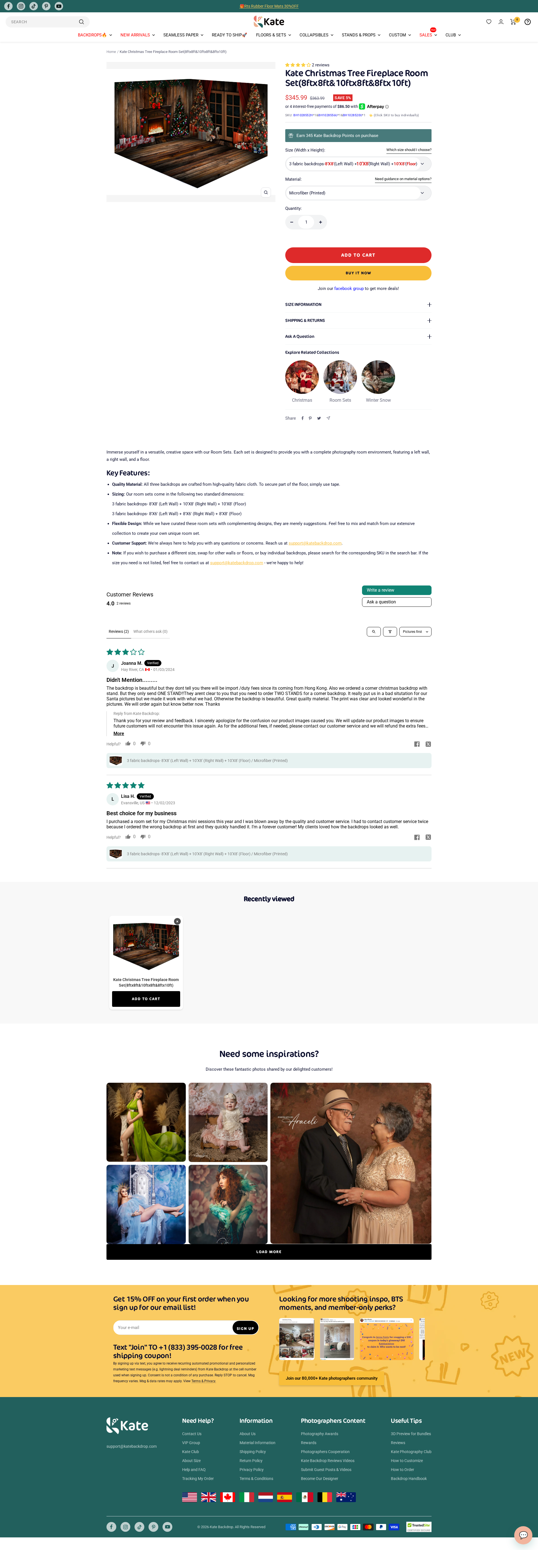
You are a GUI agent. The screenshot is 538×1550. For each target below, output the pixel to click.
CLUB (451, 35)
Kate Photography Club (411, 1451)
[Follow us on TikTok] (33, 6)
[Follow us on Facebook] (8, 6)
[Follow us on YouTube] (59, 6)
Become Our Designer (319, 1478)
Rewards (308, 1442)
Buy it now (358, 273)
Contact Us (191, 1434)
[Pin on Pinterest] (310, 418)
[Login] (501, 21)
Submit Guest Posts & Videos (326, 1469)
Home (111, 52)
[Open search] (374, 631)
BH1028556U (328, 115)
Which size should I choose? (409, 150)
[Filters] (390, 631)
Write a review (380, 590)
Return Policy (251, 1460)
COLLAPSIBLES (314, 35)
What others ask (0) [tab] (150, 631)
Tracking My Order (198, 1478)
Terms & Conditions (256, 1478)
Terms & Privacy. (203, 1381)
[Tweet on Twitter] (319, 418)
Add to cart (146, 998)
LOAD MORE (269, 1251)
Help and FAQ (194, 1469)
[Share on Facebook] (303, 418)
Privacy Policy (252, 1469)
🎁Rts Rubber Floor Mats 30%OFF (269, 6)
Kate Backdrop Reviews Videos (327, 1460)
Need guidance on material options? (403, 179)
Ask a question (381, 602)
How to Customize (407, 1460)
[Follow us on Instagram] (21, 6)
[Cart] (513, 22)
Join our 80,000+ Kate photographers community (331, 1378)
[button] (298, 65)
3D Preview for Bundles (411, 1434)
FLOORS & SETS (271, 35)
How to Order (402, 1469)
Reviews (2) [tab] (119, 631)
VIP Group (191, 1442)
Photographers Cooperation (325, 1451)
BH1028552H (303, 115)
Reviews (398, 1442)
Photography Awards (319, 1434)
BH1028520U (352, 115)
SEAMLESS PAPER (180, 35)
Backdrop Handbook (409, 1478)
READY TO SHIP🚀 (229, 35)
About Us (248, 1434)
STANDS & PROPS (358, 35)
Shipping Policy (253, 1451)
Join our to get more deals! (358, 288)
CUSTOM (397, 35)
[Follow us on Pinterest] (46, 6)
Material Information (257, 1442)
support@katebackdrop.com (315, 543)
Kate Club (190, 1451)
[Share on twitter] (428, 744)
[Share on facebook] (417, 745)
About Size (191, 1460)
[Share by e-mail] (328, 418)
